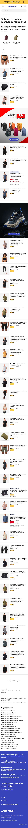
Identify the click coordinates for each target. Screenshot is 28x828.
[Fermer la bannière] (25, 2)
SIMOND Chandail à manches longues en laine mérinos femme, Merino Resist (18, 379)
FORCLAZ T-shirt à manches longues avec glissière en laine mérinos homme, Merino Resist (17, 666)
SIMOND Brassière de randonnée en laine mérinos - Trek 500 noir (18, 254)
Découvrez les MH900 (14, 233)
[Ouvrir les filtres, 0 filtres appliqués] (3, 49)
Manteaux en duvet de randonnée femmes (11, 716)
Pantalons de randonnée (7, 724)
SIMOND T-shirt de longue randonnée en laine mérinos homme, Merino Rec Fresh (17, 242)
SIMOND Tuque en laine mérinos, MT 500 (18, 83)
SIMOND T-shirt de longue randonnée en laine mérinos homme (17, 420)
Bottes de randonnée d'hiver (8, 734)
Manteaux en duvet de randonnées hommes (12, 720)
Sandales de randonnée (7, 740)
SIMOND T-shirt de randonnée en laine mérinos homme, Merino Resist (18, 461)
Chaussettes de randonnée (8, 710)
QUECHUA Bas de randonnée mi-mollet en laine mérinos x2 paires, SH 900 (18, 573)
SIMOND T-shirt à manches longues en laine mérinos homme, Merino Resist (18, 560)
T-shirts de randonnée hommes (9, 722)
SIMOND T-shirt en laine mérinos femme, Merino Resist (18, 364)
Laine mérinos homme (16, 43)
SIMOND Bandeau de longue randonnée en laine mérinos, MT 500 (18, 434)
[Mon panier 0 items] (25, 6)
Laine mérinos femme (6, 43)
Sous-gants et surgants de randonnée (10, 728)
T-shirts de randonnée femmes (8, 712)
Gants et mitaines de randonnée (9, 748)
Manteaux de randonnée (7, 714)
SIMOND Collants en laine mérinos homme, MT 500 (18, 391)
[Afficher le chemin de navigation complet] (1, 14)
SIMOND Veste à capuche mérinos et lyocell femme (18, 626)
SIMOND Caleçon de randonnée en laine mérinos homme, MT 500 (18, 323)
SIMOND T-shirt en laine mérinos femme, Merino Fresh (18, 189)
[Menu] (3, 6)
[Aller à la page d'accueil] (12, 6)
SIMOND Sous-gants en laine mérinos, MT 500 (17, 546)
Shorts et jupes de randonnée (8, 736)
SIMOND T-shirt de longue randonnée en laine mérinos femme (17, 281)
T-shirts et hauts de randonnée (8, 726)
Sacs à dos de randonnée (7, 742)
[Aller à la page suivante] (18, 680)
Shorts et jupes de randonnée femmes (10, 730)
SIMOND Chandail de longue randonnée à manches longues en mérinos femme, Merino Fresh (18, 338)
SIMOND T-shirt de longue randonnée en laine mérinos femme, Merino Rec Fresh (17, 97)
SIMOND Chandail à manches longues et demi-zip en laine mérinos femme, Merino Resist (17, 614)
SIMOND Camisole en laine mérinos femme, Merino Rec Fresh (18, 502)
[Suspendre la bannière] (23, 2)
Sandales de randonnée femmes (9, 746)
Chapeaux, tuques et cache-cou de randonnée (12, 738)
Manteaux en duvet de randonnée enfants (11, 732)
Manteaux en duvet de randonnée (9, 718)
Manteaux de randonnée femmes (9, 744)
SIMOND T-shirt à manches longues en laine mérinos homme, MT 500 (18, 159)
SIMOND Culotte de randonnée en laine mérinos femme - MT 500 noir (18, 56)
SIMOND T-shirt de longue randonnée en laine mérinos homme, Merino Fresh (17, 70)
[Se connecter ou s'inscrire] (21, 6)
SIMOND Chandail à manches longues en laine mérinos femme (18, 147)
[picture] (4, 60)
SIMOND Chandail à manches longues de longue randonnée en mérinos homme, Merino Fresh (18, 295)
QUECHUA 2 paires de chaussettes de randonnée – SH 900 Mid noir (18, 491)
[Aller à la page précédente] (9, 680)
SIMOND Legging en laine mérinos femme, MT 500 (18, 267)
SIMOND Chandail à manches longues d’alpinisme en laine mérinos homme (17, 640)
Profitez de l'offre (14, 139)
